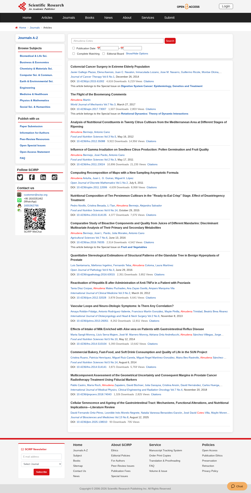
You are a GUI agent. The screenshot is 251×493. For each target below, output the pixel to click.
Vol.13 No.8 (121, 417)
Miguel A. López (124, 178)
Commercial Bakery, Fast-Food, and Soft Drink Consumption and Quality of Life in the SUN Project (139, 352)
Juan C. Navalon (124, 72)
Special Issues (119, 476)
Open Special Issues (33, 145)
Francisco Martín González (147, 311)
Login (226, 6)
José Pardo (100, 154)
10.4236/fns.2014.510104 (92, 343)
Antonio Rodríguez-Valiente (114, 311)
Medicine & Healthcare (34, 94)
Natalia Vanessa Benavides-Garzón (161, 412)
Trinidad (191, 311)
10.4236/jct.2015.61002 (90, 81)
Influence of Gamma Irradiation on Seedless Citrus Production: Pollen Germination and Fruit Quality (140, 149)
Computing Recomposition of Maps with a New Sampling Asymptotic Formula (124, 172)
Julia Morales (119, 233)
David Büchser (135, 385)
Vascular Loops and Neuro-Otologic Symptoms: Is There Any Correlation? (122, 306)
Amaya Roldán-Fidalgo (84, 311)
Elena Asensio (105, 72)
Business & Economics (34, 62)
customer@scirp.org (35, 194)
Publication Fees (120, 470)
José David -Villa (197, 412)
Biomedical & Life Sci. (33, 55)
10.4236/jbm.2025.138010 (92, 421)
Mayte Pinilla (172, 311)
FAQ (22, 158)
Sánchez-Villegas (196, 334)
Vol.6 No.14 (111, 210)
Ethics (114, 450)
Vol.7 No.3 (110, 104)
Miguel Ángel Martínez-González (156, 357)
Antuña (81, 178)
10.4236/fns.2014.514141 (92, 366)
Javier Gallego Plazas (83, 72)
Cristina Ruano (79, 357)
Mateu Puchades (109, 288)
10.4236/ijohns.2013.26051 (92, 320)
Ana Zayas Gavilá (137, 288)
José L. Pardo (102, 233)
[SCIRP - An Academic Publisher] (41, 6)
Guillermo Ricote (190, 72)
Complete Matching (88, 53)
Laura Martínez (164, 265)
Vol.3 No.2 (124, 293)
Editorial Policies (120, 455)
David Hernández (191, 385)
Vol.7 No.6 (101, 237)
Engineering (27, 87)
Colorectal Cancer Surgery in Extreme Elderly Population (110, 66)
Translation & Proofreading (164, 460)
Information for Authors (34, 132)
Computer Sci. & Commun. (36, 75)
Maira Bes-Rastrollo (187, 357)
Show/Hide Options (137, 53)
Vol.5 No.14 (111, 362)
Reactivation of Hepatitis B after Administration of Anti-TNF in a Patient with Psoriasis (130, 282)
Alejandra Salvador (151, 205)
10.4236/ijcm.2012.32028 (91, 297)
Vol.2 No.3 (110, 159)
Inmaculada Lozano (147, 72)
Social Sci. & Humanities (35, 106)
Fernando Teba (122, 265)
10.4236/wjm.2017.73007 (91, 109)
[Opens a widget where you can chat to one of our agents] (237, 486)
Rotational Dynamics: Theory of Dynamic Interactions (154, 113)
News (108, 17)
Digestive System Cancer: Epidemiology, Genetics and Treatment (161, 86)
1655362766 (31, 205)
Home (27, 17)
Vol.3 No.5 (110, 136)
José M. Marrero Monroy (133, 334)
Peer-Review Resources (34, 139)
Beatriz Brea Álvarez (216, 311)
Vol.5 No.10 (111, 339)
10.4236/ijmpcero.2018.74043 (94, 394)
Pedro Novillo (78, 205)
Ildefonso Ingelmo (101, 265)
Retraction (208, 465)
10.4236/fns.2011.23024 (91, 164)
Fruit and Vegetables (134, 247)
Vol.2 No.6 (153, 316)
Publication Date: (86, 48)
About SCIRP (121, 445)
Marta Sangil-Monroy (83, 334)
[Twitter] (20, 177)
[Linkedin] (43, 177)
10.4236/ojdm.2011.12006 (92, 187)
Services (147, 17)
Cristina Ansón (170, 385)
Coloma (143, 265)
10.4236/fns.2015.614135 (92, 214)
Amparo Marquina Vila (162, 288)
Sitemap (78, 465)
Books (89, 17)
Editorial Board (115, 53)
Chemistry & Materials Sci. (36, 68)
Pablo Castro (78, 385)
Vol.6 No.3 (108, 269)
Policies (208, 445)
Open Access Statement (35, 151)
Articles (47, 17)
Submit (169, 17)
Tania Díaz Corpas (81, 288)
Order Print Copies (160, 455)
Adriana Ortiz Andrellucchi (164, 334)
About (127, 17)
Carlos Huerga (210, 385)
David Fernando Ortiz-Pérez (87, 412)
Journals (68, 17)
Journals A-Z (80, 450)
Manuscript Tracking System (165, 450)
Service (155, 445)
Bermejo (82, 132)
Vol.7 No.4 (176, 389)
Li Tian (111, 205)
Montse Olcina (210, 72)
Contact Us (79, 470)
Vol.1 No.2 (122, 182)
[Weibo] (54, 177)
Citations (149, 81)
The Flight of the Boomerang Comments (98, 94)
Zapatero (113, 385)
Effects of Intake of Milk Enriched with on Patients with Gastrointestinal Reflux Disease (137, 329)
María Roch (94, 385)
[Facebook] (32, 177)
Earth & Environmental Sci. (36, 81)
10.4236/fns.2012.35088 (91, 141)
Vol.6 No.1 (108, 76)
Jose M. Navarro (170, 72)
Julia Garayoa (153, 385)
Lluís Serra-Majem (107, 334)
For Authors (118, 460)
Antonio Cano (102, 132)
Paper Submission (31, 126)
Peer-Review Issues (122, 465)
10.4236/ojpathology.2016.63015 (96, 274)
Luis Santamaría (80, 265)
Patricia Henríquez (100, 357)
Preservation (209, 460)
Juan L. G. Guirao (103, 178)
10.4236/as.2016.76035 (90, 242)
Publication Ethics (212, 455)
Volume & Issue (158, 470)
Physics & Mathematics (34, 100)
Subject (77, 455)
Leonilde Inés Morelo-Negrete (122, 412)
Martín (81, 99)
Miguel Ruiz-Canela (123, 357)
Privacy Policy (210, 470)
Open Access (209, 450)
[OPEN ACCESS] (188, 6)
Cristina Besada (96, 205)
